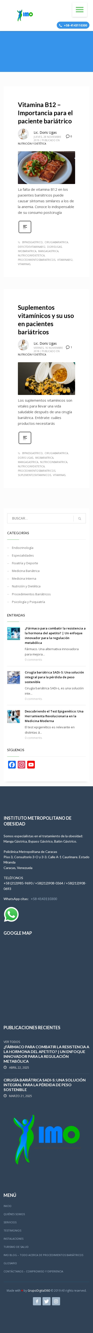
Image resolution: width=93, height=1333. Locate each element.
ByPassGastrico (32, 242)
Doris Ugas (25, 457)
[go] (79, 519)
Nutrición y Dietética (32, 143)
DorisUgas (54, 246)
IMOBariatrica (27, 251)
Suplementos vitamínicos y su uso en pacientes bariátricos (46, 320)
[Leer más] (25, 232)
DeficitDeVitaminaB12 (31, 246)
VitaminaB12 (64, 259)
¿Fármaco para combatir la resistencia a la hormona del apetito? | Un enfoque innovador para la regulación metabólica (46, 1053)
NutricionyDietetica (31, 255)
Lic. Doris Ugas (45, 132)
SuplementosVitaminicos (34, 475)
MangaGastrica (48, 251)
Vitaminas (24, 264)
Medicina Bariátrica (26, 571)
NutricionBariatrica (53, 462)
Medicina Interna (24, 578)
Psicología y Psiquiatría (28, 602)
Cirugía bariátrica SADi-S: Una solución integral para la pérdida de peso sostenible (54, 677)
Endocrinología (22, 548)
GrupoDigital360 (39, 1291)
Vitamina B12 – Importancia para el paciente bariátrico (45, 113)
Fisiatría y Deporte (25, 563)
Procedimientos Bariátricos (31, 594)
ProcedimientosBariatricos (36, 259)
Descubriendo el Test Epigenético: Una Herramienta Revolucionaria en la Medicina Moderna (54, 716)
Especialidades (23, 555)
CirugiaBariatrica (56, 242)
